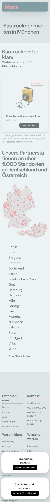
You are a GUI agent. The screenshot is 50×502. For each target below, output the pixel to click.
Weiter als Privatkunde (25, 467)
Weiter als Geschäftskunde (25, 493)
